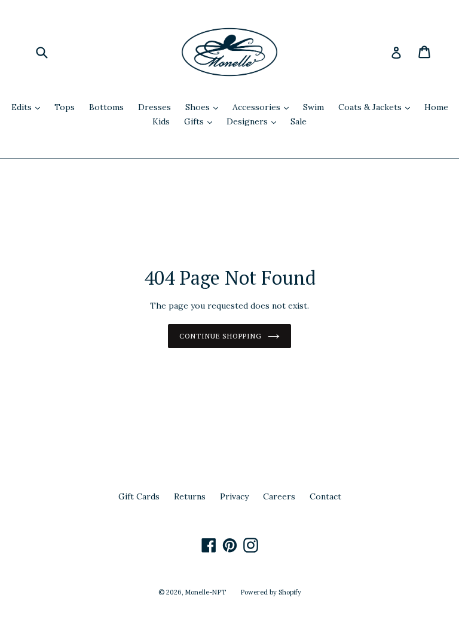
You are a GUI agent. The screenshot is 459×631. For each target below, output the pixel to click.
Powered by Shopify (270, 592)
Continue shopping (220, 335)
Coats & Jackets (377, 106)
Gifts (201, 121)
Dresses (154, 107)
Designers (254, 121)
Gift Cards (139, 496)
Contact (325, 496)
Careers (279, 496)
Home (436, 107)
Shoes (204, 106)
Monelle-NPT (205, 592)
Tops (64, 107)
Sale (298, 121)
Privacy (234, 496)
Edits (28, 106)
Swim (313, 107)
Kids (161, 121)
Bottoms (106, 107)
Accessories (263, 106)
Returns (190, 496)
